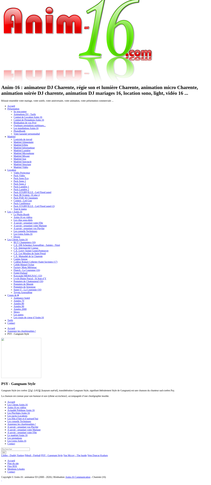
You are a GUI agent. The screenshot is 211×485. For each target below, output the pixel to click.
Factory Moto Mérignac (25, 267)
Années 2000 (20, 309)
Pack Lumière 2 (21, 189)
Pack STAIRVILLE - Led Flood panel (32, 192)
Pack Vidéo (19, 175)
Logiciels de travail (23, 139)
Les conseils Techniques (25, 231)
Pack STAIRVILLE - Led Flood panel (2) (34, 206)
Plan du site (13, 463)
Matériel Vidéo (21, 167)
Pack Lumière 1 (21, 186)
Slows (17, 312)
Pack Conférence (22, 203)
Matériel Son (20, 159)
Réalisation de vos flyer (25, 122)
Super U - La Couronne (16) (27, 289)
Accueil (11, 106)
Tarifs (10, 320)
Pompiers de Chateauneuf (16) (28, 281)
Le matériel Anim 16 (17, 435)
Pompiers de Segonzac (25, 287)
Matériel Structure (22, 164)
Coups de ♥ (13, 295)
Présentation (13, 108)
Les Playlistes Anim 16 (18, 413)
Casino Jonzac (21, 259)
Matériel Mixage (22, 156)
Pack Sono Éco (21, 178)
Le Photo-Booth (21, 214)
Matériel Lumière (22, 150)
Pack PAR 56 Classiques (26, 198)
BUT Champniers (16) (25, 242)
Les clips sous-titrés (23, 220)
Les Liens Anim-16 (23, 234)
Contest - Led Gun (23, 200)
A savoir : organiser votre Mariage (30, 225)
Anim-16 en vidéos (23, 217)
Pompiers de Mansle (23, 284)
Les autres (18, 314)
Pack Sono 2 (20, 184)
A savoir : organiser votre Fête (28, 223)
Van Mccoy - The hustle (75, 455)
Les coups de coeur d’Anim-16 (29, 317)
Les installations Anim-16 (26, 128)
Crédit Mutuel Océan (24, 264)
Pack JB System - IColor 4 (27, 195)
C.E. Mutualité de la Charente (28, 256)
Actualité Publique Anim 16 (21, 410)
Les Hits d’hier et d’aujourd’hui (22, 418)
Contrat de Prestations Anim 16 (29, 120)
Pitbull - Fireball (32, 455)
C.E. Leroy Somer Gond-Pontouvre (31, 250)
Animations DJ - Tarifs (25, 114)
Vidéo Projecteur (22, 172)
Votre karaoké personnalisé (27, 133)
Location (11, 170)
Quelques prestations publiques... (30, 125)
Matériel (11, 136)
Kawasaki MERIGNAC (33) (28, 275)
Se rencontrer (20, 111)
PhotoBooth (19, 131)
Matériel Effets (21, 145)
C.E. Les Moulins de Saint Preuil (30, 253)
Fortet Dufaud (20, 273)
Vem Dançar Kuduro (97, 455)
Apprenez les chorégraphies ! (21, 331)
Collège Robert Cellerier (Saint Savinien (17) (35, 262)
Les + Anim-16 (14, 211)
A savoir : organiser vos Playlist (29, 228)
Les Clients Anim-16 (17, 239)
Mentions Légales (16, 469)
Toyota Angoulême (23, 292)
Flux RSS (12, 466)
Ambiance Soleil (22, 298)
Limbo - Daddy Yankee (12, 455)
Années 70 (19, 300)
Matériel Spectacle (23, 161)
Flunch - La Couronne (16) (27, 270)
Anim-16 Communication (77, 477)
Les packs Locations (17, 415)
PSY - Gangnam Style (52, 455)
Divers (17, 236)
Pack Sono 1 (20, 181)
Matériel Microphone (24, 153)
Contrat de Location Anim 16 (28, 117)
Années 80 (19, 303)
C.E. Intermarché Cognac (26, 248)
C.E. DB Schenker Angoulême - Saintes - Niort (37, 245)
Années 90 (19, 306)
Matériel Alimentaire (24, 142)
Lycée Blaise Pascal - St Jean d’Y (30, 278)
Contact (11, 323)
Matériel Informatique (24, 147)
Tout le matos (20, 209)
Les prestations (14, 438)
